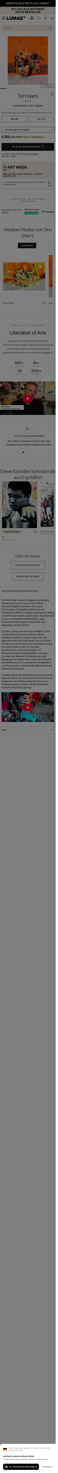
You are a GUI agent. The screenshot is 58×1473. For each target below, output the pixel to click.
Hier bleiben (47, 1467)
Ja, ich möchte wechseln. (23, 1467)
